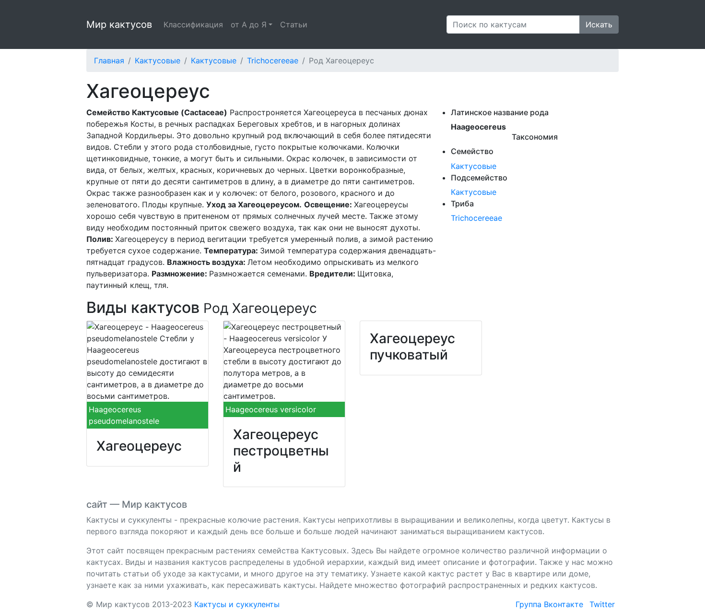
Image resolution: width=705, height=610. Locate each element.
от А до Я (249, 24)
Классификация (193, 24)
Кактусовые (157, 60)
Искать (599, 24)
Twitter (602, 604)
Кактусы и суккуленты (237, 604)
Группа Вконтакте (549, 604)
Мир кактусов (119, 24)
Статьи (293, 24)
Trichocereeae (272, 60)
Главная (109, 60)
